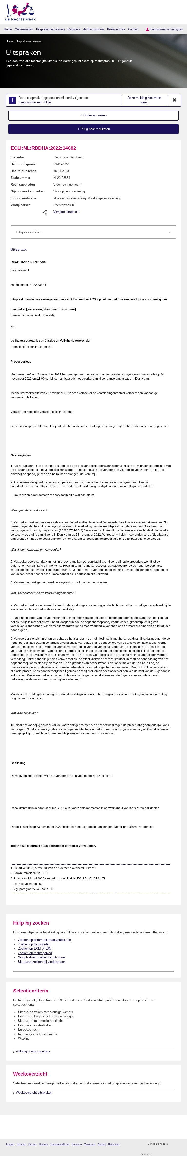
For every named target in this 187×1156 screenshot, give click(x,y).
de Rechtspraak (93, 29)
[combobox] (93, 232)
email (178, 1144)
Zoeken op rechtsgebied (35, 953)
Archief (102, 1144)
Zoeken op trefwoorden (34, 944)
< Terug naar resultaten (93, 129)
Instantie (17, 157)
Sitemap (21, 1144)
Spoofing (77, 1144)
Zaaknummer (20, 178)
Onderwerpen (24, 29)
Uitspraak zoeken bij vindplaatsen (41, 962)
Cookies (43, 1144)
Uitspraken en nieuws (50, 29)
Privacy (32, 1144)
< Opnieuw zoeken (93, 115)
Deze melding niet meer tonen (144, 100)
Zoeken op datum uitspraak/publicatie (44, 940)
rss (172, 1144)
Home (8, 29)
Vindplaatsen (20, 205)
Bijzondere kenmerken (28, 191)
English (10, 1144)
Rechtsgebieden (23, 184)
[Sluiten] (174, 100)
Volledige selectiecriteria (33, 1051)
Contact (133, 29)
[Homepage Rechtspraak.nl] (18, 11)
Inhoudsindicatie (23, 198)
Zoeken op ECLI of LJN (34, 948)
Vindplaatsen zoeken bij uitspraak (41, 957)
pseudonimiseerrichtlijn (35, 102)
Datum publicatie (23, 171)
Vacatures (89, 1144)
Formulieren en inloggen (166, 29)
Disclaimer (113, 1144)
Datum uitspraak (23, 164)
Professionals (116, 29)
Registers (74, 29)
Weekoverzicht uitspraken (34, 1092)
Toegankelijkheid (59, 1144)
